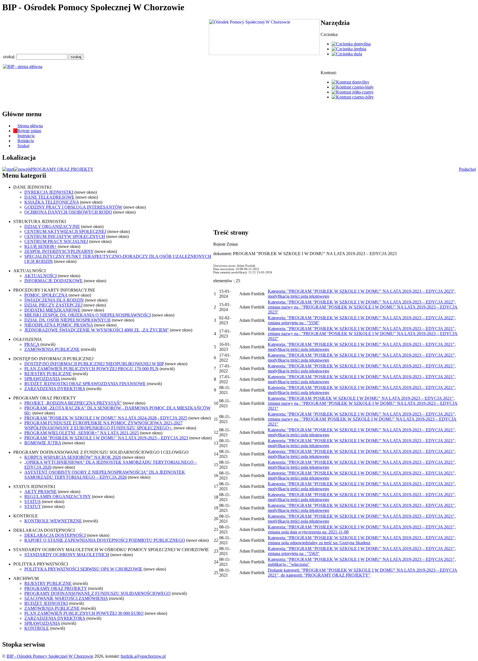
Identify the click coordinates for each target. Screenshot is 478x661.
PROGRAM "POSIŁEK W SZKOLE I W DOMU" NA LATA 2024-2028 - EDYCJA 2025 (105, 418)
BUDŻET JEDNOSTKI (46, 603)
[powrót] (22, 169)
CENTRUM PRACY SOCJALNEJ (56, 241)
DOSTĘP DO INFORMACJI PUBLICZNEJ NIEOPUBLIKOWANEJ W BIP (94, 363)
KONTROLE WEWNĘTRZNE (53, 521)
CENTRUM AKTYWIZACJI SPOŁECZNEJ (65, 231)
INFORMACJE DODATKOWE (53, 280)
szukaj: (9, 56)
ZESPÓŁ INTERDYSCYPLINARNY (58, 251)
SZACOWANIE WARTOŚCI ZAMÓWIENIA (66, 598)
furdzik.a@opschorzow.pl (143, 656)
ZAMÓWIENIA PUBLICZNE (52, 349)
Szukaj (23, 145)
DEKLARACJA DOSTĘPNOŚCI (55, 535)
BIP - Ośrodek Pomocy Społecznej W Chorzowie (50, 656)
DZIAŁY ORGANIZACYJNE (52, 226)
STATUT (32, 506)
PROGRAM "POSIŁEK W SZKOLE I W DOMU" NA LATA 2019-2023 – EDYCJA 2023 (106, 438)
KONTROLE (36, 628)
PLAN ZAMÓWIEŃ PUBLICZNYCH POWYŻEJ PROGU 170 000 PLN (91, 368)
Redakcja (25, 140)
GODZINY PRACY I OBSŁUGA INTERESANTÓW (73, 207)
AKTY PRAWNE (40, 491)
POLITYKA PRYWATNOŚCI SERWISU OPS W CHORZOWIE (83, 569)
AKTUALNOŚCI (40, 275)
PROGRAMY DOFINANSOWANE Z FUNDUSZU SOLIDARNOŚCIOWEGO (97, 593)
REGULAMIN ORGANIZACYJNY (57, 496)
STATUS (32, 501)
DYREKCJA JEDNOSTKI (48, 192)
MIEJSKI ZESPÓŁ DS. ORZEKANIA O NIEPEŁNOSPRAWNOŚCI (87, 315)
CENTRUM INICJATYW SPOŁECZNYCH (64, 236)
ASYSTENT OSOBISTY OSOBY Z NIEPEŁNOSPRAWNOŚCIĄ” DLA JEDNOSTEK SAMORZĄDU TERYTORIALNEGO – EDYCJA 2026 (104, 474)
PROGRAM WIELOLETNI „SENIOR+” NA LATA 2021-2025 (81, 433)
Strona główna (30, 125)
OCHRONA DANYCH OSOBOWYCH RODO (68, 212)
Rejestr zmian (29, 130)
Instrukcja (26, 135)
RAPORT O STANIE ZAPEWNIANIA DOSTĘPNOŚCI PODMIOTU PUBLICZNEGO (104, 540)
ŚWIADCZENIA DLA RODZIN (54, 300)
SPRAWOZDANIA (42, 378)
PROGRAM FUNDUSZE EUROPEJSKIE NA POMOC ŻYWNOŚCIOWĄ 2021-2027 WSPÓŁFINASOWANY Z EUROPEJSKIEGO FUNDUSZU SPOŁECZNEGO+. (103, 425)
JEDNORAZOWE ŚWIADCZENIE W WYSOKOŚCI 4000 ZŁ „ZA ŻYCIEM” (96, 330)
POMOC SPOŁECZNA (45, 295)
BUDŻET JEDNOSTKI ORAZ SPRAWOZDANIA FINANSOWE (85, 383)
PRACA (31, 344)
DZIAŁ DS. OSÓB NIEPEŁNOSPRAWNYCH (67, 320)
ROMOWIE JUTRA (42, 442)
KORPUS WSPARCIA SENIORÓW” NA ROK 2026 (72, 457)
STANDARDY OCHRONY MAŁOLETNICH (66, 554)
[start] (8, 169)
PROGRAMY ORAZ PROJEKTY (62, 169)
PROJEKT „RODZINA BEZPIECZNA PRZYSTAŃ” (73, 403)
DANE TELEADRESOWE (49, 197)
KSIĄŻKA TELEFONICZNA (51, 202)
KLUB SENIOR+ (40, 246)
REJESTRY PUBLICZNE (48, 373)
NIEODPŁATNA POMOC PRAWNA (58, 325)
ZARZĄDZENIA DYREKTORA (54, 388)
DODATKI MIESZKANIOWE (52, 310)
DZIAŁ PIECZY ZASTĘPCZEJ (53, 305)
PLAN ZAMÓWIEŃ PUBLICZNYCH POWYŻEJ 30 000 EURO (84, 613)
